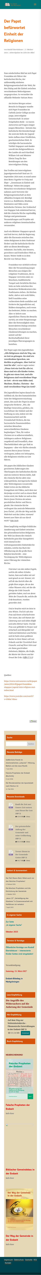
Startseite (28, 1260)
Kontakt (8, 1263)
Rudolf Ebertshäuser (15, 49)
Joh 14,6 (14, 520)
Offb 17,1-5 (27, 657)
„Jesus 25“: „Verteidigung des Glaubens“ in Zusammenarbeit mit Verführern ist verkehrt (19, 901)
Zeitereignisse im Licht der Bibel (22, 53)
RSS (35, 1260)
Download (25, 1033)
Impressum (8, 1260)
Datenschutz (19, 1260)
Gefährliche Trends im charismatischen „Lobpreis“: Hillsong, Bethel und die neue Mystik (20, 763)
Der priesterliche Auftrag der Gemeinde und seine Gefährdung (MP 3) (23, 832)
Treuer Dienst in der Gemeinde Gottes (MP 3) (22, 854)
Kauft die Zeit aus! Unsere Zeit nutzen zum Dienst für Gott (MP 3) (24, 809)
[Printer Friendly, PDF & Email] (33, 721)
